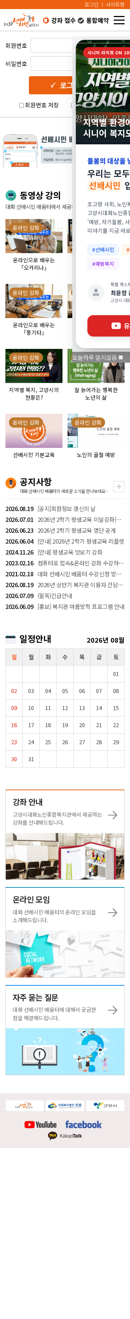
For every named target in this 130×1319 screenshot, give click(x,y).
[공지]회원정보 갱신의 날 (50, 508)
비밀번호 (16, 63)
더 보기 (119, 486)
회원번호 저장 (42, 104)
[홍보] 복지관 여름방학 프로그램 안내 (65, 606)
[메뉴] (119, 20)
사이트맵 (115, 4)
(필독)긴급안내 (38, 595)
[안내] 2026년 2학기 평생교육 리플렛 (64, 541)
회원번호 (16, 45)
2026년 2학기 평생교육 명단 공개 (60, 530)
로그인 (91, 4)
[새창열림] (24, 1105)
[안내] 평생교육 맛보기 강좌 (53, 552)
